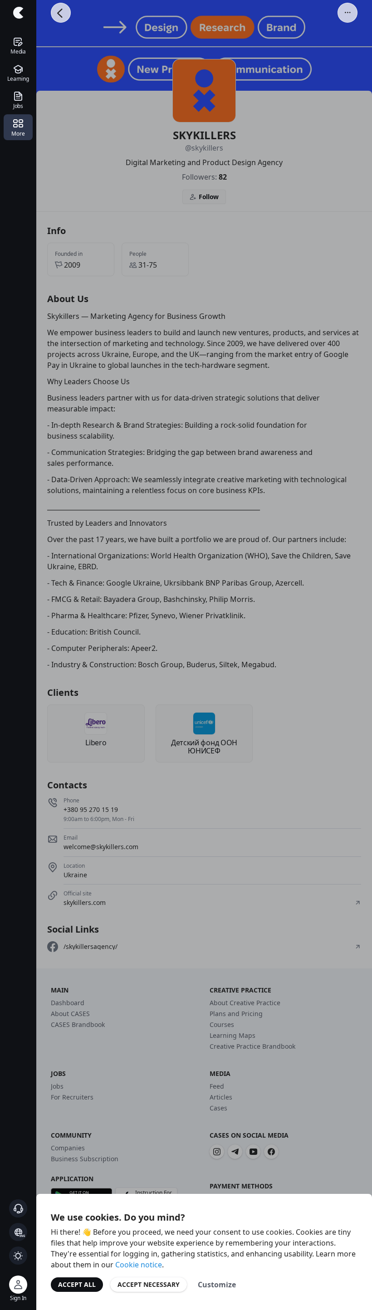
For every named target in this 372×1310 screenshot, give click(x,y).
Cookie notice (138, 1265)
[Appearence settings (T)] (18, 1255)
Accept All (77, 1284)
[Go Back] (61, 13)
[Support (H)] (18, 1208)
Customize (217, 1285)
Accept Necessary (148, 1284)
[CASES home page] (18, 12)
